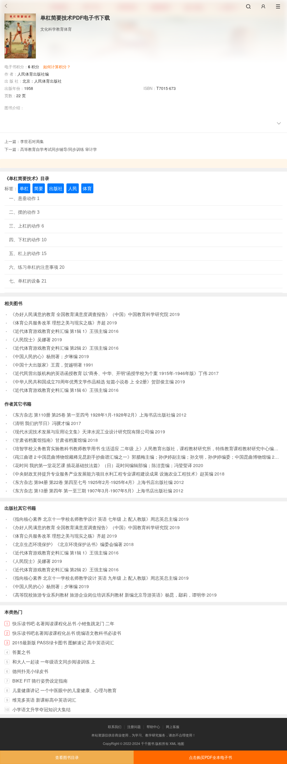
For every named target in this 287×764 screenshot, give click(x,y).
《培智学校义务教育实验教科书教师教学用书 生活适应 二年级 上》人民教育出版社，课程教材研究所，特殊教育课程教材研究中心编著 (144, 448)
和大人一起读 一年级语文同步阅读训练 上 (53, 661)
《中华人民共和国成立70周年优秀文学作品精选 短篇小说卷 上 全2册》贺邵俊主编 (92, 381)
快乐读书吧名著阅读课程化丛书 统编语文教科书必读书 (66, 633)
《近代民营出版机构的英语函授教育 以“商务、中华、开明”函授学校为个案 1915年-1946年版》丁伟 (108, 373)
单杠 (24, 188)
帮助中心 (153, 726)
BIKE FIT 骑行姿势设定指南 (40, 680)
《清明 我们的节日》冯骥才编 (40, 423)
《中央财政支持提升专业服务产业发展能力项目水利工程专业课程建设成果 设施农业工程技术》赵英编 (111, 473)
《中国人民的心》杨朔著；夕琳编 (44, 356)
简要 (38, 188)
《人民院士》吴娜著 (30, 339)
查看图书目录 (67, 757)
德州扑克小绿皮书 (30, 671)
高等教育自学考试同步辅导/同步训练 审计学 (58, 149)
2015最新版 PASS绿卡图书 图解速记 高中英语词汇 (63, 642)
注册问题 (134, 726)
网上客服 (172, 726)
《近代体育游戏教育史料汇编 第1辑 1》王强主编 (58, 331)
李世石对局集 (32, 141)
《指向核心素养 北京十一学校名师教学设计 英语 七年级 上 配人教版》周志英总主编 (93, 519)
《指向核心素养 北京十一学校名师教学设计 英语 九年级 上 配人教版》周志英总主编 (93, 578)
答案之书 (21, 652)
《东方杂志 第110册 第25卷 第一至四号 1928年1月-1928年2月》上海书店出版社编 (92, 414)
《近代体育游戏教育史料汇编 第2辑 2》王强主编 (58, 348)
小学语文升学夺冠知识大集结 (41, 709)
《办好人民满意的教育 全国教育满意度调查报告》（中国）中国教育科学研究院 (89, 314)
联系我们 (114, 726)
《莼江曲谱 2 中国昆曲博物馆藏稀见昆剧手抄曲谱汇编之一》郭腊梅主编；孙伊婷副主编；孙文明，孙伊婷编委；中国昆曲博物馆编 (140, 457)
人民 (72, 188)
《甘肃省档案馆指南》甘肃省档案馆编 (48, 440)
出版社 (56, 188)
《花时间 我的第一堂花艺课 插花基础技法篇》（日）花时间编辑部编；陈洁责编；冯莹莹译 (101, 465)
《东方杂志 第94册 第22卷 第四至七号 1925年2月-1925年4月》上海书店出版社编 (91, 482)
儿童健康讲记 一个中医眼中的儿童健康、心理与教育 (64, 690)
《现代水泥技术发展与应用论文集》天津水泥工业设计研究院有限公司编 (82, 431)
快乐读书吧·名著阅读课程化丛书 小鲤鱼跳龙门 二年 (63, 623)
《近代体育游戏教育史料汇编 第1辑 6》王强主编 (58, 390)
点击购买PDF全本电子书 (210, 757)
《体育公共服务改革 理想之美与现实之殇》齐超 (58, 322)
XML (173, 743)
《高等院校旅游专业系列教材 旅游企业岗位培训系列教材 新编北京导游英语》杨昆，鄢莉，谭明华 (107, 595)
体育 (87, 188)
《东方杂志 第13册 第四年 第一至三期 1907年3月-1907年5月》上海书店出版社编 (91, 490)
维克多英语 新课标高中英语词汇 (44, 700)
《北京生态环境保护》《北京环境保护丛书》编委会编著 (66, 544)
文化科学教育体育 (56, 29)
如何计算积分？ (57, 66)
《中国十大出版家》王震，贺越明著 (46, 364)
